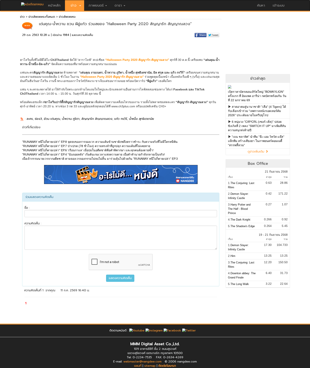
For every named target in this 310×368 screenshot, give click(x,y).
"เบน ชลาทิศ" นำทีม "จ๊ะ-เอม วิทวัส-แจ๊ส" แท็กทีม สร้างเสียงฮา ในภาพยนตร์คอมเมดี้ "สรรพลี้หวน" (256, 141)
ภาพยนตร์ (96, 5)
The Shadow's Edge (242, 226)
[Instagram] (154, 330)
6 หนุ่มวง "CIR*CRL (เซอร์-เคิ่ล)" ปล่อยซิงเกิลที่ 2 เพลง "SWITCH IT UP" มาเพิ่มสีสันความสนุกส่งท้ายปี (257, 126)
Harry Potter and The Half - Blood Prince (239, 209)
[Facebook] (172, 330)
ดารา (118, 5)
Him (232, 256)
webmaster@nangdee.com (142, 361)
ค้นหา (261, 5)
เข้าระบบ (278, 5)
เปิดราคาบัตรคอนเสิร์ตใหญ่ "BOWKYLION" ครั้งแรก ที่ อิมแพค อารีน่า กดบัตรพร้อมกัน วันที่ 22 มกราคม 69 (257, 96)
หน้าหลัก (54, 5)
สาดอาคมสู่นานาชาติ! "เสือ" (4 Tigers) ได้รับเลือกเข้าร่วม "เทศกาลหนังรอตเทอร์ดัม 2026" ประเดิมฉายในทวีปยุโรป (257, 111)
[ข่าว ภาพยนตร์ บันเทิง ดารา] (32, 3)
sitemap (150, 366)
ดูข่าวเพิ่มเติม (256, 151)
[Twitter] (189, 330)
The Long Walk (239, 284)
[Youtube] (136, 330)
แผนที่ (138, 366)
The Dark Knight (240, 219)
